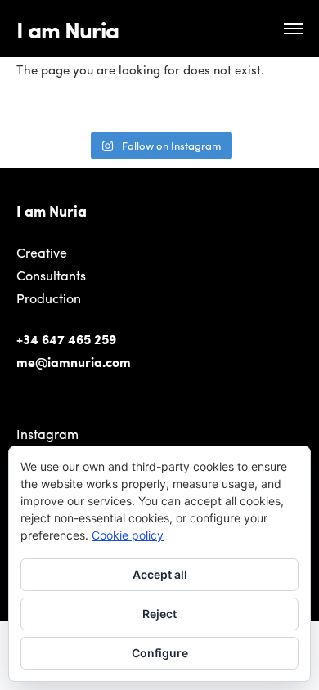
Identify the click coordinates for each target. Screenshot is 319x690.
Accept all (160, 574)
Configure (160, 653)
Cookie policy (128, 535)
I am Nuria (67, 28)
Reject (159, 614)
